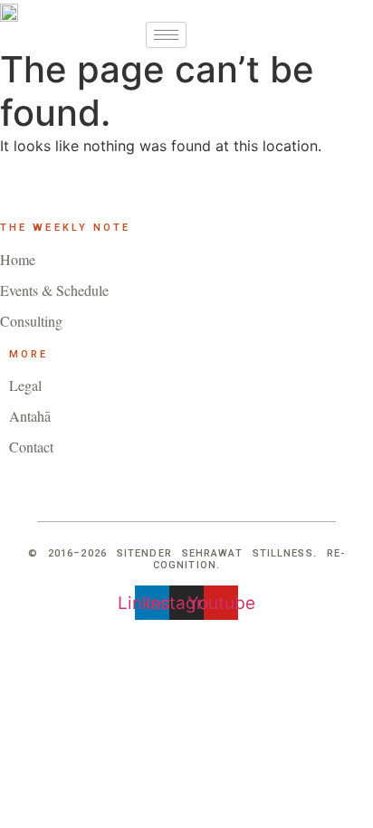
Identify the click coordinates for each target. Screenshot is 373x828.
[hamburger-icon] (166, 35)
